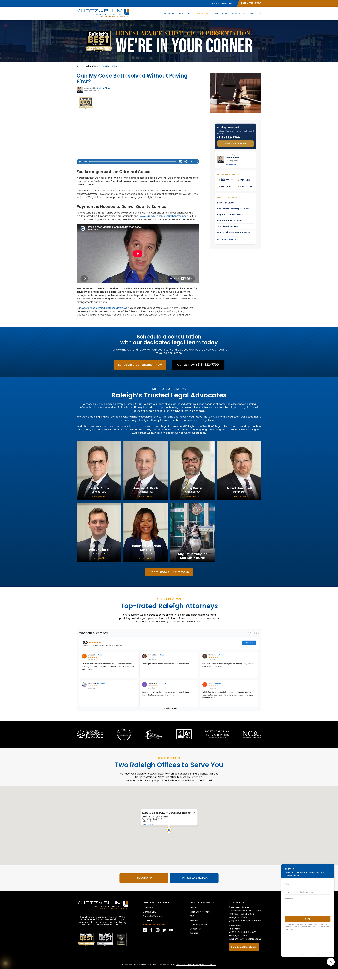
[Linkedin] (145, 930)
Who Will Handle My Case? (235, 220)
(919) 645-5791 (236, 938)
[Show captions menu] (180, 161)
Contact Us (255, 13)
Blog (224, 13)
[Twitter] (164, 930)
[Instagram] (158, 930)
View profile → (232, 164)
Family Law (184, 13)
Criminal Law (201, 13)
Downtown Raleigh (239, 907)
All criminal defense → (227, 239)
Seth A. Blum (103, 88)
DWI (215, 13)
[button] (169, 830)
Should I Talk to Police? (235, 226)
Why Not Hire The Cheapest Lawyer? (235, 209)
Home (79, 66)
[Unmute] (185, 161)
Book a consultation (235, 143)
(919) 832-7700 (251, 3)
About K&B (168, 13)
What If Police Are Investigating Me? (235, 232)
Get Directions (148, 824)
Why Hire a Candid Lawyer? (235, 214)
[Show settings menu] (190, 161)
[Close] (194, 812)
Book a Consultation (223, 3)
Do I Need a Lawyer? (235, 203)
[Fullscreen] (196, 161)
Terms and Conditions (187, 964)
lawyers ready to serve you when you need (163, 216)
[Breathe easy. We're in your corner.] (5, 963)
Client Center (238, 13)
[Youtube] (171, 930)
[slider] (132, 161)
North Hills (235, 925)
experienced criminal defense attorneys (104, 308)
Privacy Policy (208, 964)
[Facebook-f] (151, 930)
